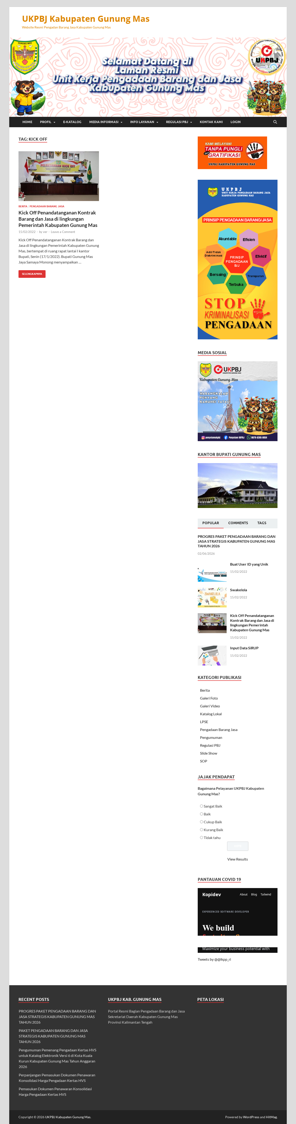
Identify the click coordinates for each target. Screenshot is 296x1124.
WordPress (251, 1117)
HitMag (271, 1117)
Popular (210, 523)
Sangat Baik (213, 806)
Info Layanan (142, 122)
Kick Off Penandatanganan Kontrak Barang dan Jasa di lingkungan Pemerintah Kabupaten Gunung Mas (57, 219)
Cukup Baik (213, 822)
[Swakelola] (212, 590)
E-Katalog (72, 122)
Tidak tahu (212, 837)
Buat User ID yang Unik (249, 564)
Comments (238, 523)
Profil (45, 122)
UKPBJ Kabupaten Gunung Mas (86, 18)
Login (236, 122)
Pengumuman (211, 737)
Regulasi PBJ (177, 122)
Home (27, 122)
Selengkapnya (30, 273)
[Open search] (275, 122)
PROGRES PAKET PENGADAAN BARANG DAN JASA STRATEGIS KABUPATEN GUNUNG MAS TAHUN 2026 (236, 541)
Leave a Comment (63, 232)
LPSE (204, 721)
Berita (22, 206)
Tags (261, 523)
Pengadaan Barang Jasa (47, 206)
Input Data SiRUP (244, 648)
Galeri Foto (209, 698)
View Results (237, 859)
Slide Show (208, 753)
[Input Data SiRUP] (212, 648)
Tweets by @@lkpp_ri (214, 959)
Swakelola (238, 590)
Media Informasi (103, 122)
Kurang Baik (213, 829)
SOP (203, 761)
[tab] (211, 523)
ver (45, 232)
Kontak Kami (211, 122)
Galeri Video (210, 706)
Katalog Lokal (211, 714)
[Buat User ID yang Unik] (212, 564)
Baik (207, 814)
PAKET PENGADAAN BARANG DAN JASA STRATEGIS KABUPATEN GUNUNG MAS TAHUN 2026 (53, 1036)
